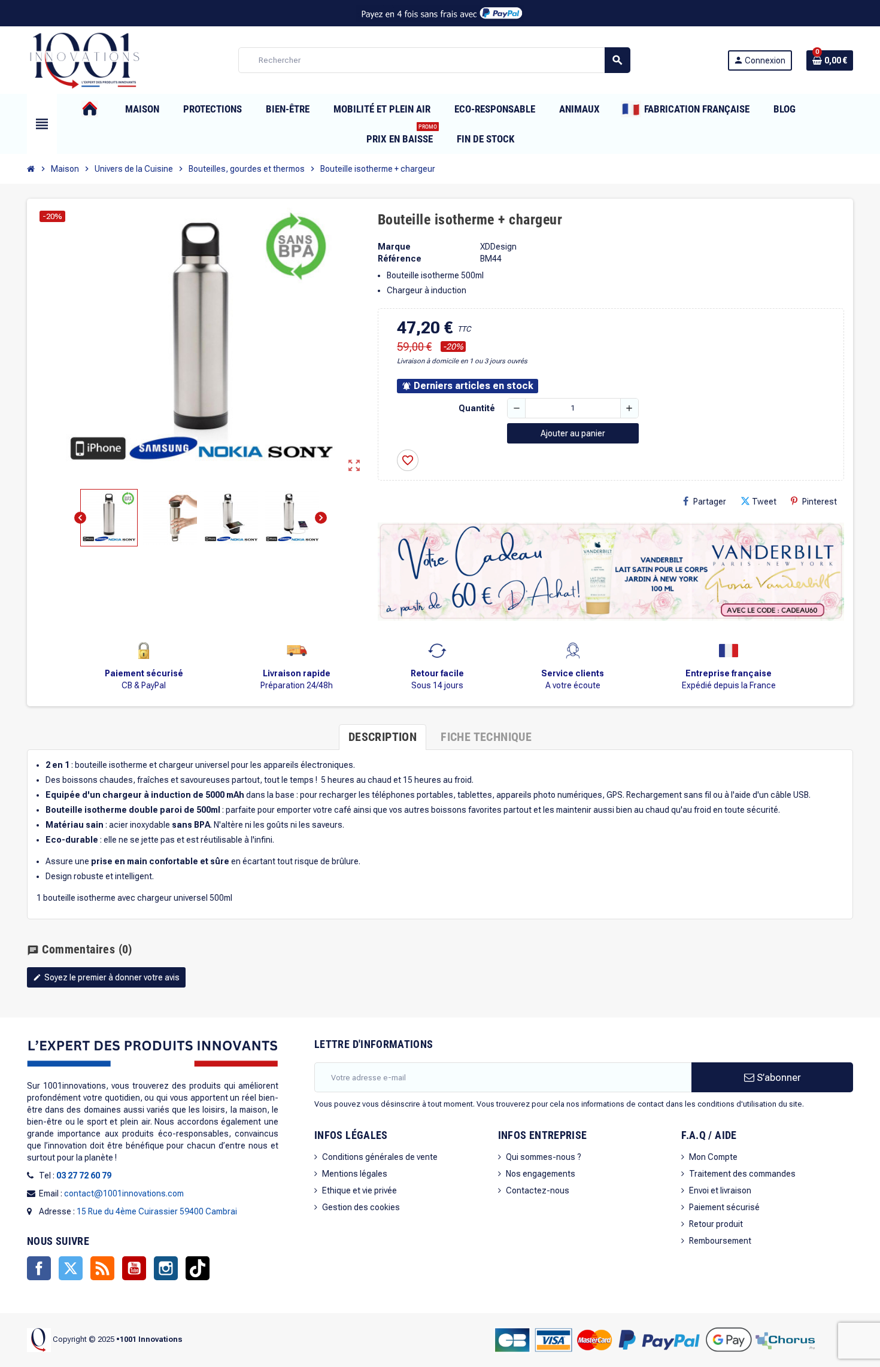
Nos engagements (540, 1173)
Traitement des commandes (742, 1173)
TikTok (198, 1268)
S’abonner (777, 1077)
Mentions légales (354, 1173)
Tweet (764, 501)
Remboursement (720, 1241)
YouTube (134, 1268)
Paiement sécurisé (724, 1207)
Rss (102, 1268)
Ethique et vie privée (359, 1190)
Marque (394, 246)
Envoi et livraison (720, 1190)
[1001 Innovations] (84, 59)
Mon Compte (713, 1157)
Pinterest (819, 501)
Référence (399, 258)
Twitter (71, 1268)
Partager (709, 501)
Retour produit (716, 1224)
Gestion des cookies (361, 1207)
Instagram (166, 1268)
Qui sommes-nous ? (543, 1157)
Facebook (39, 1268)
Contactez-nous (537, 1190)
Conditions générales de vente (380, 1157)
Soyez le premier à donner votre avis (106, 977)
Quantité (477, 408)
